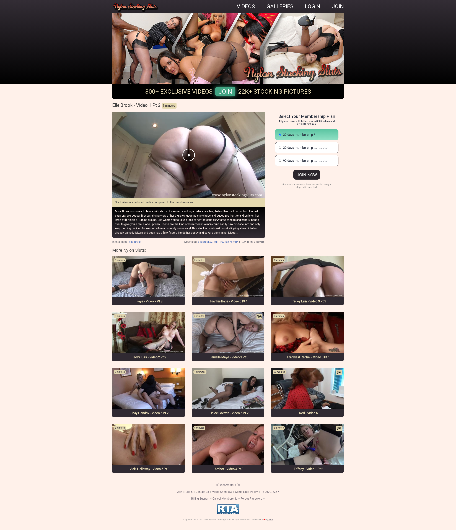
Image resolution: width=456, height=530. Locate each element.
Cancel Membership (225, 498)
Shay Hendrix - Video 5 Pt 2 (150, 413)
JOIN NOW (307, 174)
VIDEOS (246, 6)
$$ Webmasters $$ (228, 485)
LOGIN (312, 6)
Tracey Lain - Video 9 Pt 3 (308, 301)
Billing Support (200, 498)
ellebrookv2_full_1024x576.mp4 (218, 241)
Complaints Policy (246, 492)
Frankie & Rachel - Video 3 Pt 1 (308, 357)
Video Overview (222, 492)
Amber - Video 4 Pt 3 (229, 469)
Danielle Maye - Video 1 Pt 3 (229, 357)
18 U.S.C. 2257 (270, 492)
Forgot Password (251, 498)
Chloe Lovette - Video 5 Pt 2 (229, 413)
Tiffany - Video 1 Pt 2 (308, 469)
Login (189, 492)
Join (225, 91)
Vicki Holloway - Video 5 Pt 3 (149, 469)
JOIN (338, 6)
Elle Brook (135, 241)
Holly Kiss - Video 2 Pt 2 (149, 357)
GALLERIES (279, 6)
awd (270, 519)
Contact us (202, 492)
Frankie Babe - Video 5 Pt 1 (229, 301)
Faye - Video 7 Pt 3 (149, 301)
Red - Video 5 (308, 413)
